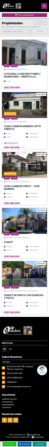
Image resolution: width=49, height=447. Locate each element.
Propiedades (8, 404)
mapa (40, 31)
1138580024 (12, 382)
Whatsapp (10, 444)
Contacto (6, 407)
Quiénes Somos (9, 399)
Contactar (26, 444)
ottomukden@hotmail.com (19, 386)
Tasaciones (7, 401)
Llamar (40, 444)
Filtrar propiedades (26, 15)
